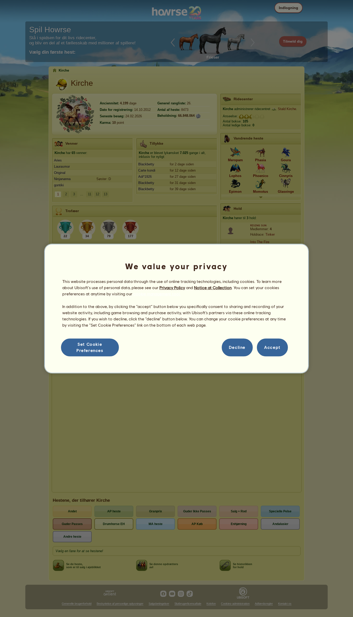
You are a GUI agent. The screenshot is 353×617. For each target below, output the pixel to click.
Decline (237, 347)
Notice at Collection (213, 287)
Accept (272, 347)
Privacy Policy (172, 287)
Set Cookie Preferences (89, 347)
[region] (176, 308)
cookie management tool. (157, 293)
